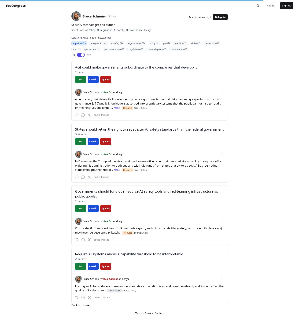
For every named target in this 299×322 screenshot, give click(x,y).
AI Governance (134, 30)
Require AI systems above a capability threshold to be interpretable (129, 254)
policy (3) (154, 43)
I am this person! (197, 17)
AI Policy (90, 30)
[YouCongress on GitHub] (258, 5)
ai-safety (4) (117, 43)
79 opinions (80, 258)
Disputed (127, 107)
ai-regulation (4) (98, 43)
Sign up (286, 5)
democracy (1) (212, 43)
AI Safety (119, 30)
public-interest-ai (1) (114, 49)
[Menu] (222, 91)
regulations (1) (136, 49)
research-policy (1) (157, 49)
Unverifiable (114, 290)
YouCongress (16, 5)
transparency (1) (179, 49)
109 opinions (81, 134)
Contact (159, 313)
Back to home (80, 305)
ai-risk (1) (195, 43)
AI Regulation (104, 30)
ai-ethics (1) (180, 43)
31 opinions (80, 72)
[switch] (81, 55)
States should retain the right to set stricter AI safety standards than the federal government (149, 129)
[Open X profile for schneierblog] (110, 16)
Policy (147, 30)
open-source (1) (91, 49)
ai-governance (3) (136, 43)
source (137, 107)
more (117, 107)
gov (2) (166, 43)
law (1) (76, 49)
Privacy (149, 313)
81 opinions (80, 201)
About (270, 5)
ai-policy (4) (79, 43)
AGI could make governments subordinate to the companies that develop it (136, 67)
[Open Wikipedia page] (114, 16)
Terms (138, 313)
